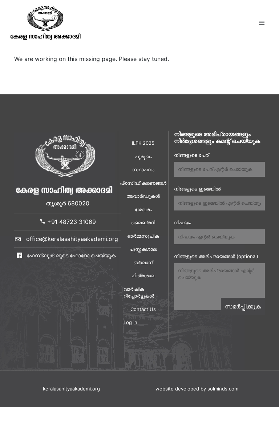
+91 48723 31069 (70, 221)
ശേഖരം (143, 209)
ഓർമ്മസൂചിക (143, 236)
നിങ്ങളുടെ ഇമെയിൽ (197, 189)
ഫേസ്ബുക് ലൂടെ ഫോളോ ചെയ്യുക (70, 255)
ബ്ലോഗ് (143, 262)
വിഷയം (182, 222)
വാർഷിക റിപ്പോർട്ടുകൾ (139, 292)
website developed (177, 389)
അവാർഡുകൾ (143, 196)
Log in (130, 322)
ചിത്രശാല (143, 275)
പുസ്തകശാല (143, 249)
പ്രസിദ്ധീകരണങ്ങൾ (143, 183)
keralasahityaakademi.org (71, 389)
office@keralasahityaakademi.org (72, 238)
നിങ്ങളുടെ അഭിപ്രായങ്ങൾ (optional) (216, 256)
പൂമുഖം (143, 156)
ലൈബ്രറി (143, 222)
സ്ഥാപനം (143, 169)
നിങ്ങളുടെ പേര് (191, 155)
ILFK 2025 (143, 143)
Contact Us (143, 309)
